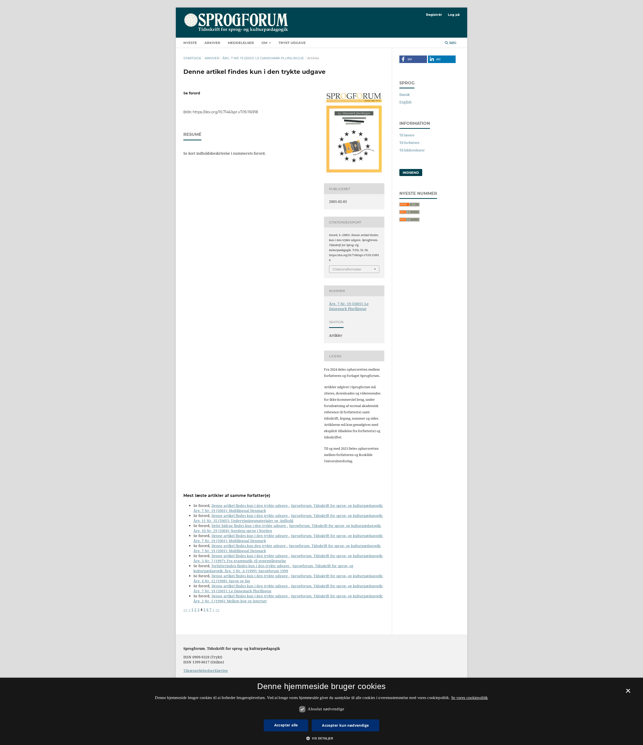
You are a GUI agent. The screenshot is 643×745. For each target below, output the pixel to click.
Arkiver (212, 43)
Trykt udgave (292, 43)
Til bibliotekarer (412, 150)
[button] (413, 59)
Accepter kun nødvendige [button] (345, 725)
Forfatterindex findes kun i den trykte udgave (250, 565)
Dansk (404, 94)
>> (218, 609)
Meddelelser (241, 43)
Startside (192, 58)
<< (185, 609)
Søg (452, 43)
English (405, 102)
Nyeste (190, 43)
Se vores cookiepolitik (469, 698)
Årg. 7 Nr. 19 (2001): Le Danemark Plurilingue (263, 58)
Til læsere (406, 135)
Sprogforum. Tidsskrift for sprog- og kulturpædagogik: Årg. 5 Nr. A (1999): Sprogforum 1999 (273, 568)
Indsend (411, 172)
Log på (454, 15)
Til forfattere (409, 142)
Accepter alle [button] (286, 725)
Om (264, 43)
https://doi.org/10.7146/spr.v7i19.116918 (225, 112)
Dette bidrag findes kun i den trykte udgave (249, 525)
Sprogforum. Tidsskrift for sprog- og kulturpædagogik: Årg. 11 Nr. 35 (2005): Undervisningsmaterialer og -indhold (288, 518)
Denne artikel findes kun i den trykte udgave (250, 505)
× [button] (628, 692)
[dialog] (321, 711)
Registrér (434, 15)
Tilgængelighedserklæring (205, 670)
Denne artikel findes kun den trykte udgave (249, 545)
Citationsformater (347, 269)
